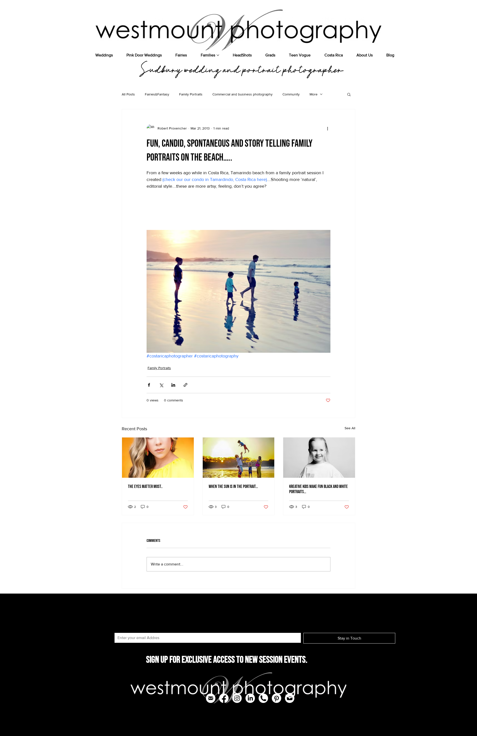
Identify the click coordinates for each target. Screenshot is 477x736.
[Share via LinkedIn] (173, 385)
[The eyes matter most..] (158, 457)
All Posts (128, 94)
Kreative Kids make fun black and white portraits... (318, 489)
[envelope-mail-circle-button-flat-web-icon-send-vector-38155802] (210, 698)
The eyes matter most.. (145, 486)
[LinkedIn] (250, 698)
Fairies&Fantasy (157, 94)
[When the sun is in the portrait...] (239, 457)
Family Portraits (190, 94)
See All (350, 428)
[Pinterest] (276, 698)
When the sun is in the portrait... (233, 486)
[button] (349, 94)
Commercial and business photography (242, 94)
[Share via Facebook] (149, 385)
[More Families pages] (218, 55)
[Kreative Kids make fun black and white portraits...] (319, 457)
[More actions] (327, 128)
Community (291, 94)
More (314, 94)
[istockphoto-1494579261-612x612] (263, 698)
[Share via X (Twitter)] (161, 385)
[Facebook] (224, 698)
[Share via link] (185, 385)
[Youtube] (289, 698)
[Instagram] (237, 698)
